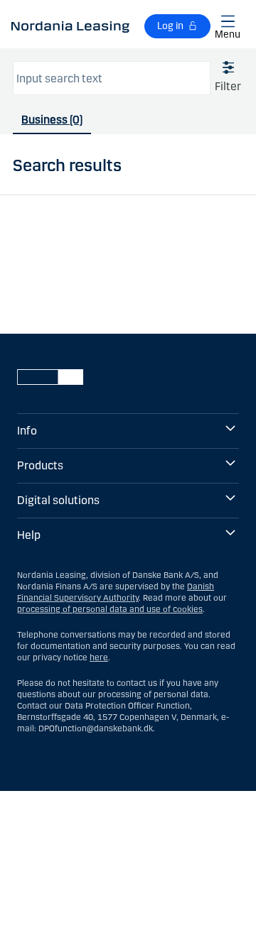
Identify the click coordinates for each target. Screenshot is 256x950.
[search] (111, 78)
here (99, 657)
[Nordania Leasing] (70, 26)
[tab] (52, 123)
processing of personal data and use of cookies (110, 609)
